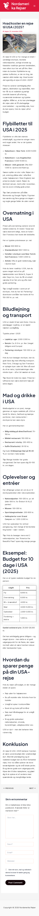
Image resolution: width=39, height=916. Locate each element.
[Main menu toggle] (34, 5)
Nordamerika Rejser (20, 6)
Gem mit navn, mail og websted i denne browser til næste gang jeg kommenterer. (18, 872)
